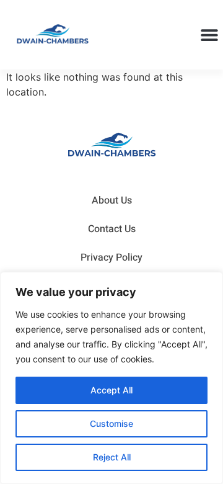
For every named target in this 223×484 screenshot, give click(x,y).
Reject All (112, 457)
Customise (111, 423)
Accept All (111, 390)
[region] (111, 378)
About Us (112, 200)
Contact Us (112, 229)
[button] (209, 35)
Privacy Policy (111, 257)
